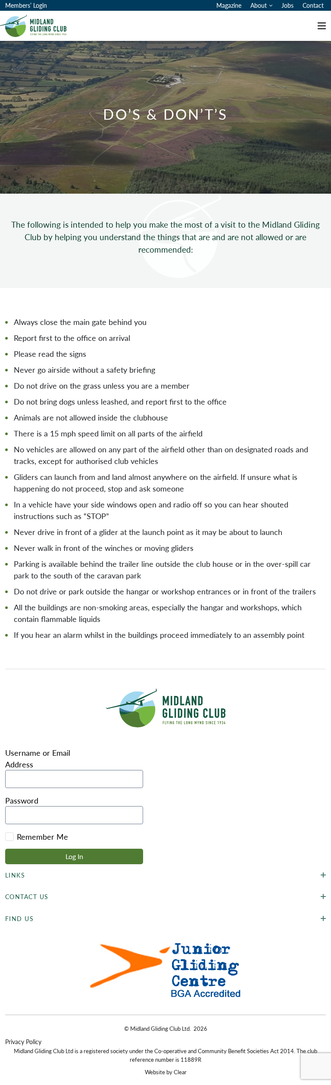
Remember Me (42, 836)
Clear (180, 1072)
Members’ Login (26, 5)
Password (21, 800)
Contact (313, 5)
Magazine (228, 5)
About (258, 5)
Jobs (287, 5)
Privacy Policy (23, 1041)
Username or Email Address (37, 758)
